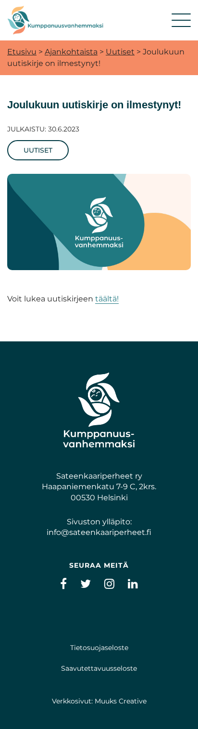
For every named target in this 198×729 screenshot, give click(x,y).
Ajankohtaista (71, 51)
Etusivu (22, 51)
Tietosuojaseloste (99, 647)
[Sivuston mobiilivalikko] (181, 20)
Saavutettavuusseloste (99, 668)
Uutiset (120, 51)
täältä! (107, 298)
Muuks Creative (121, 701)
